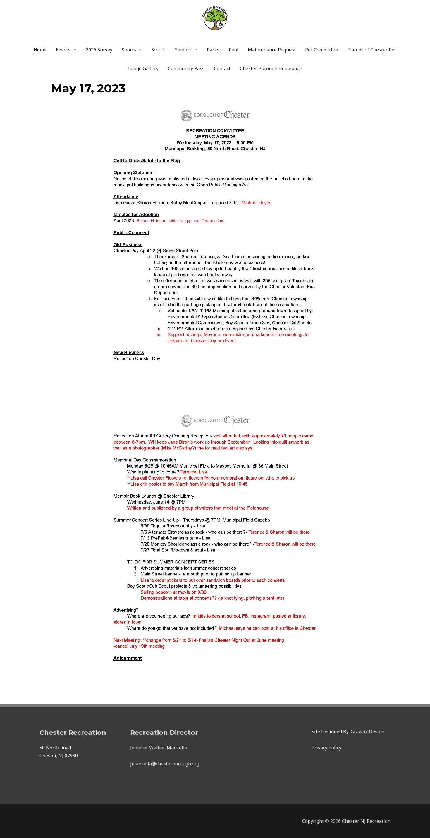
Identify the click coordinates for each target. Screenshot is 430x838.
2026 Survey (99, 49)
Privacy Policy (326, 747)
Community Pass (186, 68)
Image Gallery (143, 68)
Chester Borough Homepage (271, 68)
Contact (222, 68)
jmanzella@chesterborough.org (164, 764)
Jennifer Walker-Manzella (158, 747)
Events (63, 49)
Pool (233, 49)
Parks (213, 49)
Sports (129, 49)
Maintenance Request (272, 49)
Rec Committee (321, 49)
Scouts (158, 49)
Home (40, 49)
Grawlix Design (367, 731)
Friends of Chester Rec (371, 49)
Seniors (183, 49)
